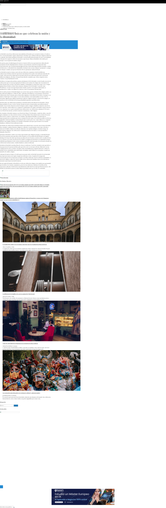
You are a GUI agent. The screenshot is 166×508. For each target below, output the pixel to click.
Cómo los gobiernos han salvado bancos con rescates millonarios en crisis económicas (24, 459)
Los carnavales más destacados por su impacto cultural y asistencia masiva (21, 393)
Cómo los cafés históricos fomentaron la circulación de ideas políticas (20, 343)
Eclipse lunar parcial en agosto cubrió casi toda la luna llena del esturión (20, 455)
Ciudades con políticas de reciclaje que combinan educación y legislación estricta (22, 457)
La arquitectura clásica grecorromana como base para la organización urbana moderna (25, 244)
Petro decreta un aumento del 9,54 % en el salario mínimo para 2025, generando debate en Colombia (24, 187)
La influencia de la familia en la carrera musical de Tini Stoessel (19, 294)
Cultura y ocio (3, 29)
